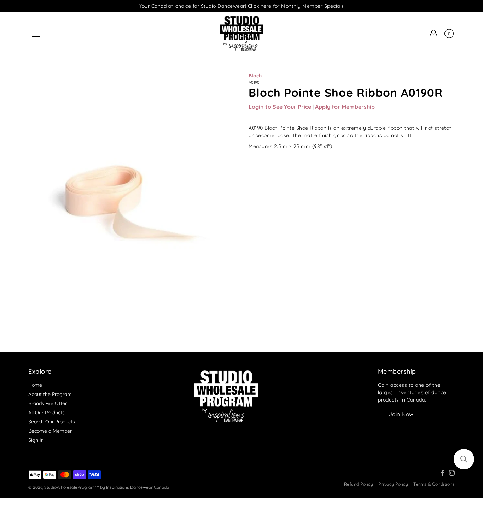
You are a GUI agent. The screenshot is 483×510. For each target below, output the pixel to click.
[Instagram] (452, 473)
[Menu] (36, 33)
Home (35, 385)
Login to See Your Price (280, 106)
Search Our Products (51, 422)
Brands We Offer (47, 403)
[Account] (433, 33)
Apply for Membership (345, 106)
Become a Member (50, 431)
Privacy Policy (393, 484)
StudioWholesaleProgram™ (71, 487)
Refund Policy (358, 484)
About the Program (50, 394)
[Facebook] (443, 473)
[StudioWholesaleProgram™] (241, 33)
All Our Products (46, 412)
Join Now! (402, 414)
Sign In (36, 440)
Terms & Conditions (434, 484)
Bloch (255, 75)
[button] (464, 459)
